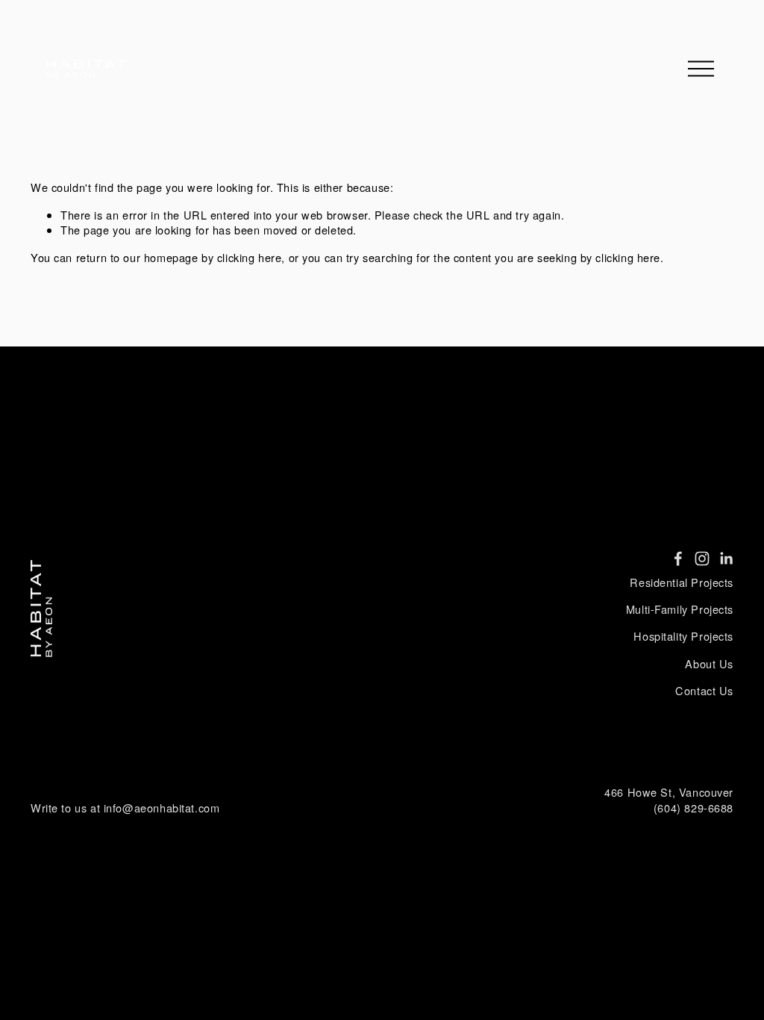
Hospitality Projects (683, 636)
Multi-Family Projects (679, 609)
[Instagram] (702, 558)
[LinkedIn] (725, 558)
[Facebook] (678, 558)
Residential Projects (681, 582)
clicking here (249, 257)
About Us (709, 663)
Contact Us (704, 690)
